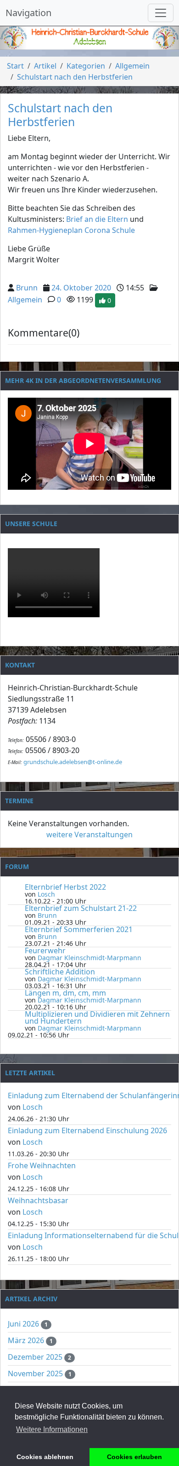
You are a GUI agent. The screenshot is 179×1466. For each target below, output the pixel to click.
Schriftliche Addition (60, 972)
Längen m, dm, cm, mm (65, 993)
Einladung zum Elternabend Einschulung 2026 (87, 1130)
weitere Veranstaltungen (89, 834)
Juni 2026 (24, 1324)
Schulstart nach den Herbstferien (75, 77)
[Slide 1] (73, 42)
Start (15, 66)
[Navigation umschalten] (160, 13)
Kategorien (86, 66)
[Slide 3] (106, 42)
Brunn (27, 288)
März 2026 (27, 1340)
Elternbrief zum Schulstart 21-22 (81, 908)
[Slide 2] (89, 42)
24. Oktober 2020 (81, 288)
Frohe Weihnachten (42, 1165)
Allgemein (132, 66)
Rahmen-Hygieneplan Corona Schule (71, 230)
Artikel (45, 66)
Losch (46, 894)
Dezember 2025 (36, 1357)
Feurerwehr (45, 950)
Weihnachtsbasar (38, 1200)
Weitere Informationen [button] (52, 1429)
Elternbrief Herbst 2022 (65, 887)
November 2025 (36, 1373)
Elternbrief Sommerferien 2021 (79, 929)
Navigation (28, 12)
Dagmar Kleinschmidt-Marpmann (89, 957)
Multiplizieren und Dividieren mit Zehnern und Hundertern (97, 1017)
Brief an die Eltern (98, 219)
